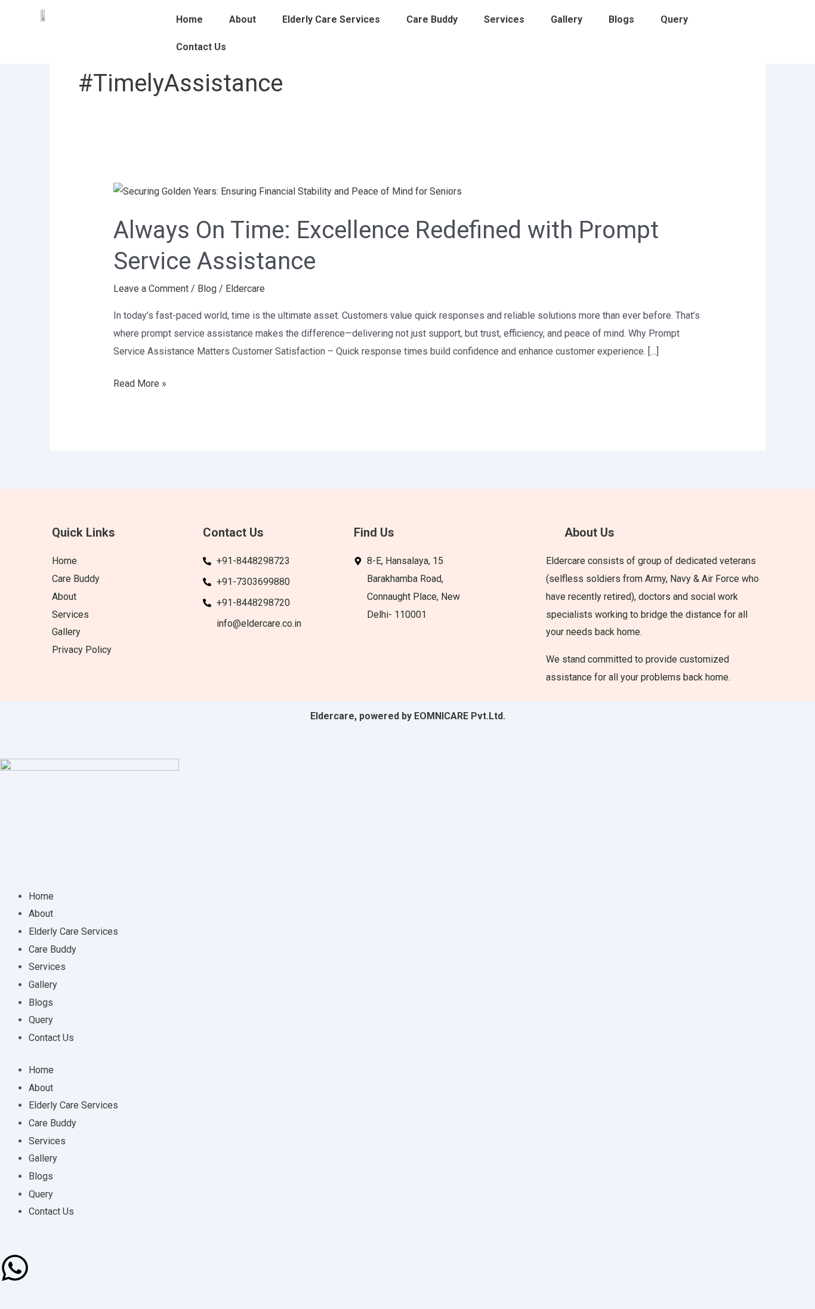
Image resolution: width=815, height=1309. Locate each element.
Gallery (566, 19)
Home (189, 19)
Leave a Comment (151, 288)
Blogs (621, 19)
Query (674, 19)
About (242, 19)
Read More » (139, 382)
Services (504, 19)
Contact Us (201, 47)
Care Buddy (432, 19)
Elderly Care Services (331, 19)
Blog (207, 288)
